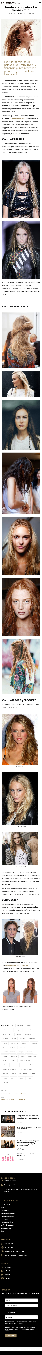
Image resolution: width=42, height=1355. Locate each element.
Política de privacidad (7, 1216)
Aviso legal (4, 1219)
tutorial (13, 1078)
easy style (31, 1039)
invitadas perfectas (9, 1052)
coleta (14, 1039)
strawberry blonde (18, 119)
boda (32, 1030)
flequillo (24, 1043)
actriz (29, 1026)
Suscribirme (11, 1335)
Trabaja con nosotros (8, 1213)
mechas (29, 1052)
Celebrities (24, 13)
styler (14, 1074)
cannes (18, 1034)
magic (21, 1052)
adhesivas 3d (7, 1030)
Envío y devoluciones (7, 1225)
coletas (22, 1039)
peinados (15, 1065)
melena (5, 1056)
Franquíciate (5, 1210)
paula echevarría (24, 1060)
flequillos (34, 1043)
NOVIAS (5, 1060)
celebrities (28, 1034)
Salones (3, 1207)
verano (29, 1078)
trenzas (5, 1078)
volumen (5, 1082)
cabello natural (7, 1034)
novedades (32, 1056)
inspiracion (12, 1047)
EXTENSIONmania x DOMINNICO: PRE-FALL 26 (28, 1154)
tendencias (23, 1074)
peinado (5, 1065)
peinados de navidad (9, 1069)
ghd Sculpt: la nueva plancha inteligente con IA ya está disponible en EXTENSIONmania (28, 1117)
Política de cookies (7, 1222)
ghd (4, 1047)
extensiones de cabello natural (16, 965)
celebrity (5, 1039)
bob (25, 1030)
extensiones (15, 1043)
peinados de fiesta (28, 1065)
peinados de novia (26, 1069)
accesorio (20, 1026)
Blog (19, 13)
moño (23, 1056)
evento (5, 1043)
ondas (13, 1060)
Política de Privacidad (17, 1327)
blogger (17, 1030)
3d (12, 1026)
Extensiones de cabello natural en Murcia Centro (29, 1127)
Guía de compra (6, 1228)
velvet (21, 1078)
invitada (22, 1047)
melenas (14, 1056)
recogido (5, 1074)
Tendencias (31, 13)
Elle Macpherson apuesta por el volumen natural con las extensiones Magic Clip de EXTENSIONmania (28, 1143)
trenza (33, 1074)
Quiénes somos (6, 1204)
